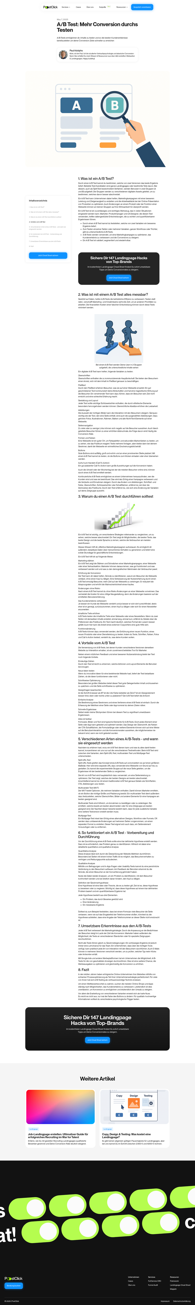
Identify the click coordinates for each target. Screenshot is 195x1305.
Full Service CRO (154, 1281)
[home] (50, 7)
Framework (174, 1281)
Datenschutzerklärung (181, 1301)
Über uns (89, 7)
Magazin (173, 1289)
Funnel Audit (153, 1285)
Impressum (165, 1301)
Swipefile (104, 7)
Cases (78, 7)
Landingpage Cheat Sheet (180, 1285)
